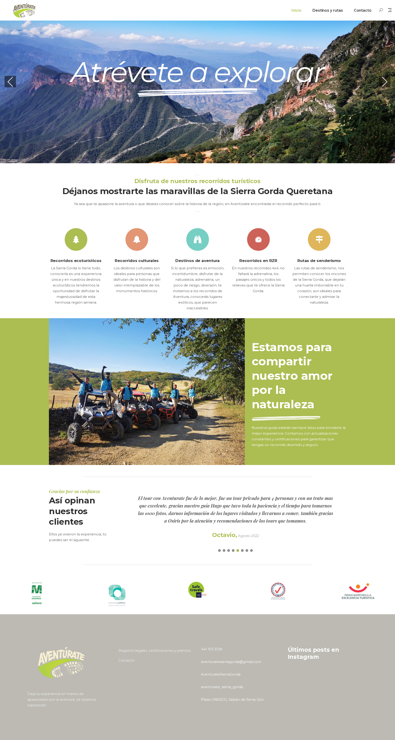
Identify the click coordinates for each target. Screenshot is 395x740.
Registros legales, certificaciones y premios (154, 650)
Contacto (126, 660)
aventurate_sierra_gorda (222, 687)
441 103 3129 (211, 649)
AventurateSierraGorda (220, 674)
